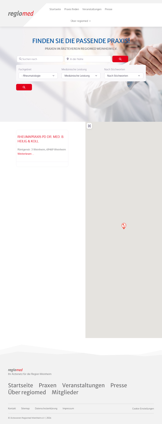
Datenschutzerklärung (46, 408)
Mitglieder (65, 392)
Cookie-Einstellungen (143, 408)
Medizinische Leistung (74, 69)
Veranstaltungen (91, 9)
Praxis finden (71, 9)
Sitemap (25, 408)
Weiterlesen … (26, 153)
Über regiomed (79, 20)
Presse (108, 9)
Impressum (68, 408)
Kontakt (12, 408)
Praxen (47, 385)
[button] (123, 226)
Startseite (55, 9)
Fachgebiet (25, 69)
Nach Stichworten (114, 69)
